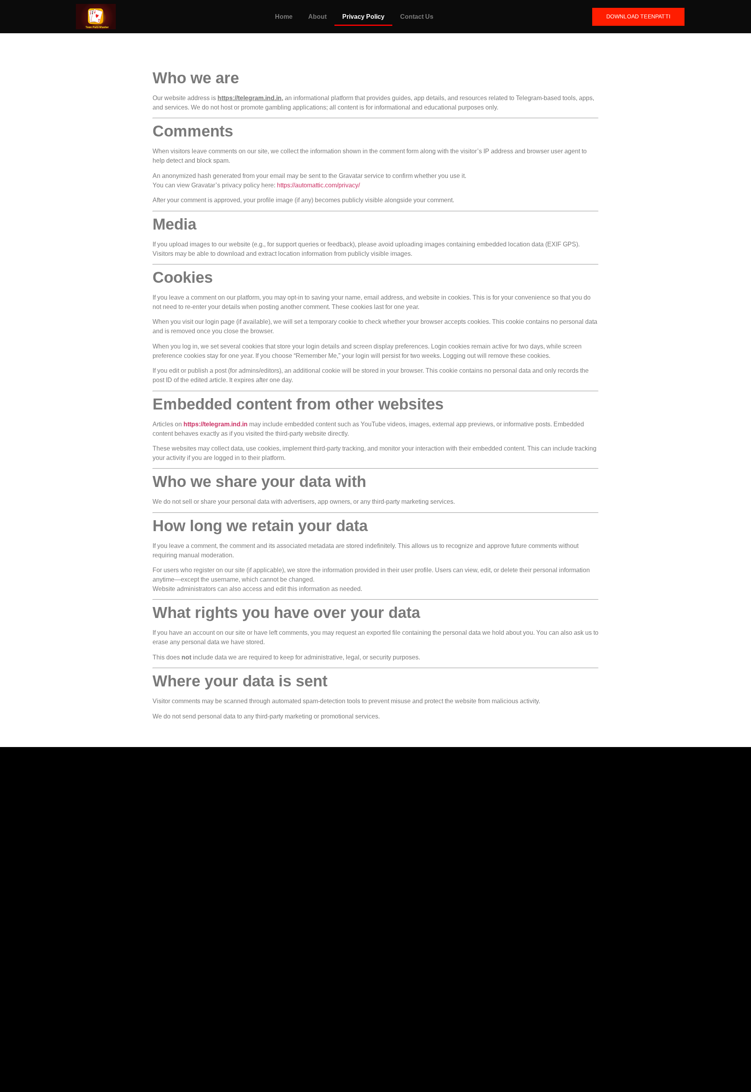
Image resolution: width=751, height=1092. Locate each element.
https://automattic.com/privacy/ (318, 185)
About (317, 16)
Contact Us (416, 16)
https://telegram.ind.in (215, 424)
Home (284, 16)
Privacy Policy (363, 16)
